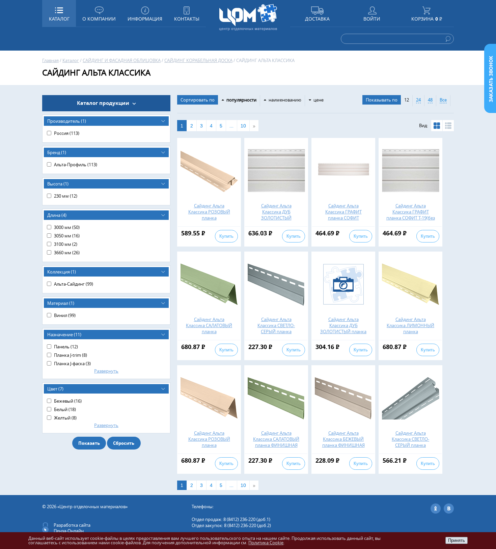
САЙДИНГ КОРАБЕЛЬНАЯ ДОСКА (198, 60)
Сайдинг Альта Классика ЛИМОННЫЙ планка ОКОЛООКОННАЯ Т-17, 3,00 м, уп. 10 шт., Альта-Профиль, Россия (410, 334)
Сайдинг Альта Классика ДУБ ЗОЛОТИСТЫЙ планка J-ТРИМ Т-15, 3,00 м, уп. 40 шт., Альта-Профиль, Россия (343, 334)
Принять (456, 540)
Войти (371, 19)
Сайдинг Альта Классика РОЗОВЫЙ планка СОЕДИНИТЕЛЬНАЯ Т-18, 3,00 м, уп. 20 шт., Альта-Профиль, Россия (209, 221)
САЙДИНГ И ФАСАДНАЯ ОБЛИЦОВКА (122, 60)
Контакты (186, 19)
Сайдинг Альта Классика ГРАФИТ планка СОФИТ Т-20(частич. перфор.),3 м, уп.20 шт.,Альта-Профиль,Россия (343, 221)
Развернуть (106, 371)
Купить (226, 236)
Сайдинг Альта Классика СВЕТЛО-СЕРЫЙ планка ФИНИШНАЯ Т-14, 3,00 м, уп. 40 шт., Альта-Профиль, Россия (276, 334)
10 (243, 125)
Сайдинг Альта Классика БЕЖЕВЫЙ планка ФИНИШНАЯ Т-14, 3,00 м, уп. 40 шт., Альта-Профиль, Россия (343, 445)
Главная (50, 60)
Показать (89, 443)
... (231, 125)
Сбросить (123, 443)
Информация (145, 19)
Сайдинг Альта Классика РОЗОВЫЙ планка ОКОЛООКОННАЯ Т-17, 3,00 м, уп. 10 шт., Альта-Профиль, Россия (209, 448)
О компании (99, 19)
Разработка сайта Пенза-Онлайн (72, 528)
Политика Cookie (265, 543)
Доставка (317, 19)
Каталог (70, 60)
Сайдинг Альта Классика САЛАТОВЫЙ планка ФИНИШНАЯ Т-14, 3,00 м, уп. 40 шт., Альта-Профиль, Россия (276, 445)
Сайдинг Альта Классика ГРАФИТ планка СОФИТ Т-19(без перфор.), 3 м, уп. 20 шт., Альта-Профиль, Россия (410, 221)
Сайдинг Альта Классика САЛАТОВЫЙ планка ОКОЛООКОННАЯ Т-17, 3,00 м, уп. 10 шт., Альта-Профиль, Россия (209, 334)
